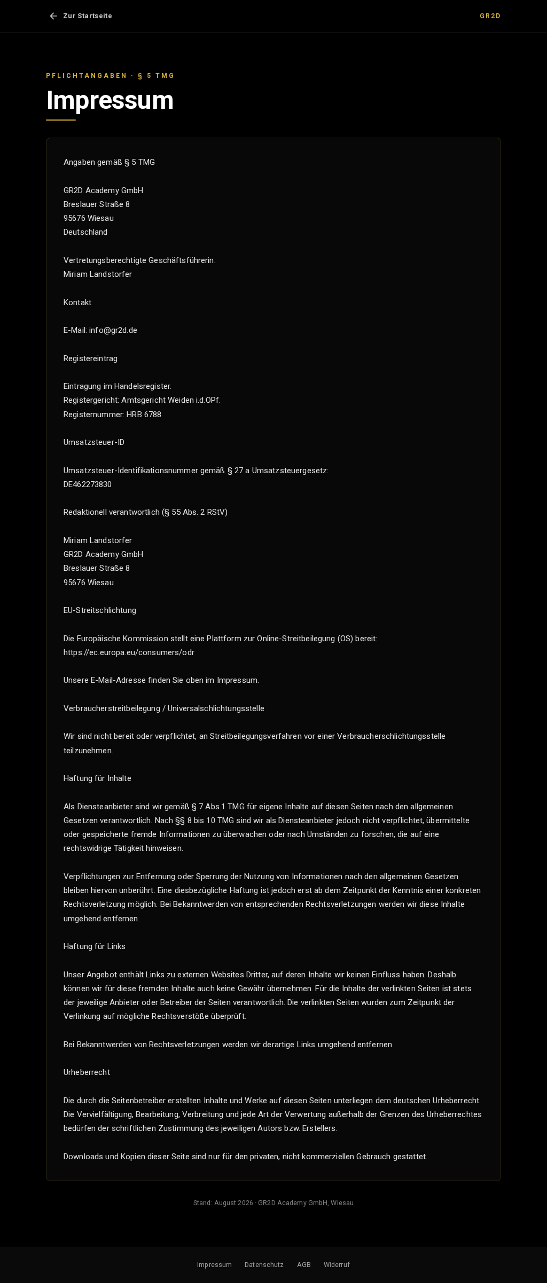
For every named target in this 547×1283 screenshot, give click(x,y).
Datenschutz (264, 1265)
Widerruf (337, 1265)
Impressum (214, 1265)
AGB (304, 1265)
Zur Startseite (87, 16)
